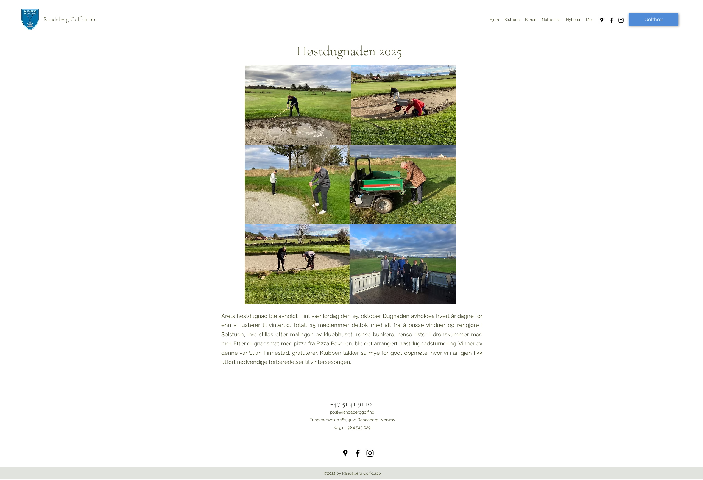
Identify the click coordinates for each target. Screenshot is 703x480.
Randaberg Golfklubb (69, 19)
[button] (573, 19)
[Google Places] (601, 20)
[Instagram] (621, 20)
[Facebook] (611, 20)
